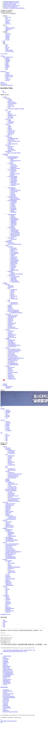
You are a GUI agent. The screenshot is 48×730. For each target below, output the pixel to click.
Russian (7, 64)
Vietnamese (8, 60)
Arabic (7, 69)
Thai (6, 68)
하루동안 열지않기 (6, 13)
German (7, 63)
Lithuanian (8, 61)
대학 (4, 25)
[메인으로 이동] (1, 406)
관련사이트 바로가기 (4, 687)
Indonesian (8, 59)
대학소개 (5, 15)
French (7, 62)
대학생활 (5, 31)
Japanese (7, 58)
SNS (4, 43)
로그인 (4, 92)
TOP (1, 722)
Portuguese (8, 65)
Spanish (7, 67)
